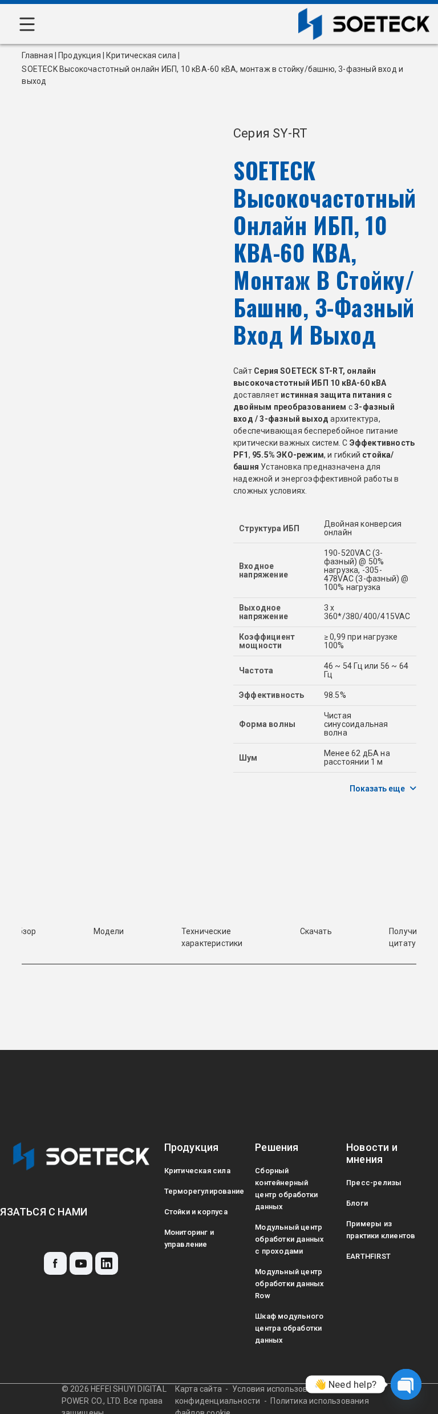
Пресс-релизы (374, 1182)
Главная (37, 55)
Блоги (357, 1203)
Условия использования (279, 1388)
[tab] (109, 931)
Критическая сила (141, 55)
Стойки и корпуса (196, 1211)
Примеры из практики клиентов (380, 1229)
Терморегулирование (199, 1191)
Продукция (79, 55)
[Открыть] (27, 24)
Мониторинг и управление (189, 1238)
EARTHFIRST (368, 1256)
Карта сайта (198, 1388)
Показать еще (377, 788)
